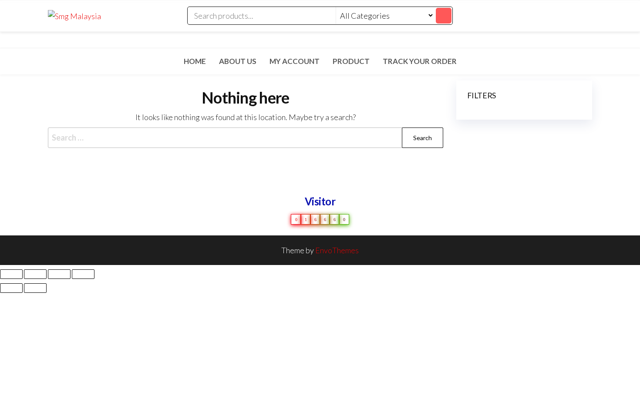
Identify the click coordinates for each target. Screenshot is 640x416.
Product (351, 61)
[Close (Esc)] (83, 274)
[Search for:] (245, 137)
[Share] (59, 274)
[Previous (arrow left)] (11, 288)
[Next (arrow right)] (35, 288)
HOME (195, 61)
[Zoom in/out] (11, 274)
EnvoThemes (337, 250)
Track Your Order (420, 61)
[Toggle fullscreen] (35, 274)
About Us (237, 61)
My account (294, 61)
